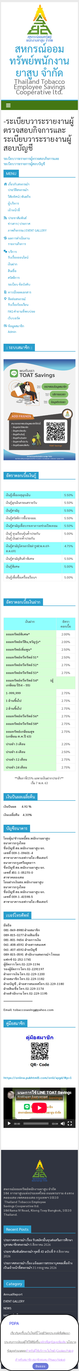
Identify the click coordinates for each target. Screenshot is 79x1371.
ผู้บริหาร (13, 203)
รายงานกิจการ (17, 244)
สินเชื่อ (12, 271)
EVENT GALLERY (14, 1301)
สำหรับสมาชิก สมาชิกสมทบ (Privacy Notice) (40, 1359)
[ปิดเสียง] (63, 1123)
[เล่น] (9, 1123)
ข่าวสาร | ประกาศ (19, 223)
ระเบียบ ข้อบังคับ (19, 284)
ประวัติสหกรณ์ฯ (18, 190)
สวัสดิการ (14, 277)
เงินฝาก (12, 264)
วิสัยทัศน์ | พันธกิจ (19, 196)
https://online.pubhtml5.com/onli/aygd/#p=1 (38, 1078)
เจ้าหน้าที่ (14, 210)
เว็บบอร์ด (14, 318)
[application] (39, 1108)
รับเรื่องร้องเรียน (18, 304)
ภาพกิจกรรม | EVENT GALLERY (27, 230)
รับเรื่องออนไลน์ (18, 257)
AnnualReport (13, 1294)
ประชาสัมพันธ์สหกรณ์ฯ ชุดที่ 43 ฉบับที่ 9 (30, 1251)
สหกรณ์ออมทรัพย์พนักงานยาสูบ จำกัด (39, 60)
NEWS (7, 1308)
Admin (12, 331)
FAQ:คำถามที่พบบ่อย (21, 311)
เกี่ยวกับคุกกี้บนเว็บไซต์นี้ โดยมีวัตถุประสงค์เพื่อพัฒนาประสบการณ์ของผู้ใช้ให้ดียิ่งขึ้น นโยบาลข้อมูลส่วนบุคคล (40, 1341)
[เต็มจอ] (70, 1123)
